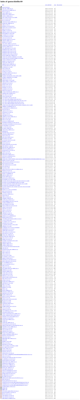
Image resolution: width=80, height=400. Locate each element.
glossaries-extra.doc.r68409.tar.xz (10, 249)
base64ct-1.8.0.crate (6, 341)
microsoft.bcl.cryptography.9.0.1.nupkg (11, 185)
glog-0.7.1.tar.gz (6, 250)
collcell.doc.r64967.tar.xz (8, 319)
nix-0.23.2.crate (6, 167)
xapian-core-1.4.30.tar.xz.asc (9, 27)
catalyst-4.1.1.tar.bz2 (7, 328)
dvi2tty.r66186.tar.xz (7, 290)
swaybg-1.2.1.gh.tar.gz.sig (8, 61)
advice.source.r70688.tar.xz (8, 364)
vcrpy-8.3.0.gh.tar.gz (7, 37)
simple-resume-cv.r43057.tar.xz (9, 81)
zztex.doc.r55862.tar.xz (7, 8)
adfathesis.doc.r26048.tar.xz (8, 366)
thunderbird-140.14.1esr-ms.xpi (9, 52)
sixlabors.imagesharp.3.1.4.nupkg (9, 77)
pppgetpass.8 (5, 131)
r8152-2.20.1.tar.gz (6, 118)
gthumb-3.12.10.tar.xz (7, 239)
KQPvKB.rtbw (4, 388)
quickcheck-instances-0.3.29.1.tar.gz (10, 122)
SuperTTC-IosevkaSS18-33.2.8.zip (9, 370)
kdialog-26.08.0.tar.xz (7, 217)
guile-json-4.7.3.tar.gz (7, 237)
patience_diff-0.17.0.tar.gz (8, 150)
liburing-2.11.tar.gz (6, 208)
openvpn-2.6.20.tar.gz (7, 157)
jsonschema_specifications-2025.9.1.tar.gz (11, 218)
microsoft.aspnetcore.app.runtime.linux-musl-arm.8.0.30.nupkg (16, 186)
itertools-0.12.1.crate (7, 223)
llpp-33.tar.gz (5, 195)
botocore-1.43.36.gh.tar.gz (8, 335)
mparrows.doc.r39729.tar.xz (8, 177)
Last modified (48, 4)
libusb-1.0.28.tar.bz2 (7, 207)
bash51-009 (4, 339)
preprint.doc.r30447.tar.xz (8, 129)
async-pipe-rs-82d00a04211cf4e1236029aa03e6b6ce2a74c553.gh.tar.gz (17, 354)
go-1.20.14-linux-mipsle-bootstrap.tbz (10, 246)
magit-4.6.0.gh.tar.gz (7, 191)
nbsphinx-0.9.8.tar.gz (7, 170)
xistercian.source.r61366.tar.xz (9, 21)
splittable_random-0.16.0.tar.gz (9, 72)
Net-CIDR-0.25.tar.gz (6, 376)
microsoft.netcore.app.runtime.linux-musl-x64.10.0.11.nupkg (15, 180)
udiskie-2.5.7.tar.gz (6, 42)
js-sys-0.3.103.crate (6, 220)
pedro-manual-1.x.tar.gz (7, 145)
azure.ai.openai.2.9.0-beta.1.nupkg (10, 345)
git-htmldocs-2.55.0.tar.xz (8, 256)
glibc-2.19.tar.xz (6, 253)
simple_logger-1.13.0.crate (8, 80)
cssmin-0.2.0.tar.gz (6, 309)
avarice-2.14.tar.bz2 (6, 350)
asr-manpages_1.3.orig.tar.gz (8, 358)
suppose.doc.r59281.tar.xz (8, 62)
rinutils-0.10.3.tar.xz (7, 110)
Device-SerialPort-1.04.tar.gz (9, 392)
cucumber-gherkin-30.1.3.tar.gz (9, 306)
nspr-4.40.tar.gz (6, 166)
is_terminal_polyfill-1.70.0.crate (10, 224)
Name (3, 4)
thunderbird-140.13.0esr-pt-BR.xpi (10, 53)
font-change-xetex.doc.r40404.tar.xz (10, 268)
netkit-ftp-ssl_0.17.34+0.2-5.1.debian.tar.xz (12, 169)
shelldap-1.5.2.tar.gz (7, 87)
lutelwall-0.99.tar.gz (7, 192)
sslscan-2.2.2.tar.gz (6, 71)
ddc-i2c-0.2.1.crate (6, 300)
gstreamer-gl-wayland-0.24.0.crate (10, 240)
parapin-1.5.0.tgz (6, 151)
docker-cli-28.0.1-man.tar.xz (8, 296)
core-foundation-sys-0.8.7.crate (9, 310)
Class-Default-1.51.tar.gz (8, 395)
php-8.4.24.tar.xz (6, 142)
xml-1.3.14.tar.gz (6, 20)
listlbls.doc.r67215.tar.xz (8, 199)
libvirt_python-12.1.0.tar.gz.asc (9, 205)
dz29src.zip (4, 288)
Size (55, 4)
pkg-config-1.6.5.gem (6, 138)
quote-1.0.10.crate (6, 119)
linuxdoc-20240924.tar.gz (7, 202)
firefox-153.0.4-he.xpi (7, 272)
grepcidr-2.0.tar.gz (6, 242)
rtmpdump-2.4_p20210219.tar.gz (9, 106)
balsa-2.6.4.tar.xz (6, 342)
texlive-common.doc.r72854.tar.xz (9, 55)
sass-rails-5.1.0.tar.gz (7, 94)
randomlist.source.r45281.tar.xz (9, 116)
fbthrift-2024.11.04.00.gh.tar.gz (9, 277)
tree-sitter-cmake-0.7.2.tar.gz (9, 43)
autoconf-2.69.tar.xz (6, 351)
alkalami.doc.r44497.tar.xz (8, 363)
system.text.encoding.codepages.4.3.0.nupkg (12, 56)
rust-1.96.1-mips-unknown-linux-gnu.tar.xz (11, 99)
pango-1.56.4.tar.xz (6, 153)
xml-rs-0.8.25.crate (6, 18)
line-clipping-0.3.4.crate (8, 204)
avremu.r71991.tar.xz (6, 348)
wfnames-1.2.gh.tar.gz (7, 30)
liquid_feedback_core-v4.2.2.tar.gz (10, 201)
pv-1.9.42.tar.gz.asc (6, 126)
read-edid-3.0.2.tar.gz (7, 115)
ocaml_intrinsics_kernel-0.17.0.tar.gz (10, 161)
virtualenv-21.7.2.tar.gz (7, 34)
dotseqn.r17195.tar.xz (7, 294)
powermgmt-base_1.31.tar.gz (8, 132)
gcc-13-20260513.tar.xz (7, 262)
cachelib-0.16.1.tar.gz (7, 331)
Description (59, 4)
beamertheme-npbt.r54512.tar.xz (9, 338)
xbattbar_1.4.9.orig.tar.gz (8, 26)
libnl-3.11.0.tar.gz (6, 211)
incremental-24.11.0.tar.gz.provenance (10, 227)
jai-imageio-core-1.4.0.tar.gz (9, 221)
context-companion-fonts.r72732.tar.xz (10, 315)
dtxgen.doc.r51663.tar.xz (7, 291)
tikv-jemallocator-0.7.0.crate (9, 48)
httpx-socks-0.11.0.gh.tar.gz (8, 231)
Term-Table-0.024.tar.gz (7, 369)
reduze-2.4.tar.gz (6, 113)
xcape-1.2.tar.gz (6, 24)
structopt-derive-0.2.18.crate (9, 65)
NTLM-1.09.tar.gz (6, 379)
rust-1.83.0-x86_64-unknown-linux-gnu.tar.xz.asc (13, 103)
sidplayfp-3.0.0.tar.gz (7, 83)
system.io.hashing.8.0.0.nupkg (9, 59)
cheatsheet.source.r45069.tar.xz (9, 326)
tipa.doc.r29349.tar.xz (7, 46)
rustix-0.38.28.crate (6, 96)
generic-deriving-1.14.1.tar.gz (9, 261)
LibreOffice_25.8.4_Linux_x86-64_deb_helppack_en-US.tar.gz (15, 382)
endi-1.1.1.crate (6, 284)
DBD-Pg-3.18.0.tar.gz (6, 393)
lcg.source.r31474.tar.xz (7, 214)
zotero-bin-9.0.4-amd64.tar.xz (9, 10)
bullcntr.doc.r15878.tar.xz (8, 332)
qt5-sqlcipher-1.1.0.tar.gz (8, 125)
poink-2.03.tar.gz (6, 135)
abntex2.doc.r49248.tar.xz (8, 367)
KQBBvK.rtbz (4, 389)
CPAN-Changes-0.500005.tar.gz (8, 398)
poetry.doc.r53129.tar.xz (7, 137)
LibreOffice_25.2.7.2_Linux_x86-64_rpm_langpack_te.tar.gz (15, 383)
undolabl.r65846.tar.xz (7, 40)
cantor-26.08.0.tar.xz (7, 329)
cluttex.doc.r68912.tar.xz (8, 322)
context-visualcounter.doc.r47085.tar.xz (11, 313)
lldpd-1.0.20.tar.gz (6, 196)
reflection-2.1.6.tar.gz (7, 112)
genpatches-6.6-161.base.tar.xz (9, 259)
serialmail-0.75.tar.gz (7, 88)
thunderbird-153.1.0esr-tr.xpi (9, 49)
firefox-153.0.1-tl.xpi (7, 274)
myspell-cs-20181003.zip (7, 173)
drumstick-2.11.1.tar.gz (7, 293)
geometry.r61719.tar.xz (7, 258)
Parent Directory (6, 7)
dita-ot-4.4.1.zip (6, 297)
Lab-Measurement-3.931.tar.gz (8, 386)
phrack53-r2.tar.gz (6, 141)
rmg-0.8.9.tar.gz (6, 109)
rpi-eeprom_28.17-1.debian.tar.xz (9, 107)
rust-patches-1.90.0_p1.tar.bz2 (9, 97)
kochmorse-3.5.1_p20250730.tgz (9, 215)
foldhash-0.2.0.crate (6, 269)
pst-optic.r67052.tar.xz (7, 128)
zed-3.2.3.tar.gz (6, 11)
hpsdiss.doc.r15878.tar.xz (8, 234)
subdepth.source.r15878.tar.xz (9, 64)
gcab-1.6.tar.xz (5, 265)
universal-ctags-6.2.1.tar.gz (8, 39)
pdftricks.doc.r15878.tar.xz (8, 147)
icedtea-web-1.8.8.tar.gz (7, 230)
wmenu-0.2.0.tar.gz (6, 29)
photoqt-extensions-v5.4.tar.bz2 (9, 144)
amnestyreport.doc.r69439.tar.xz (9, 361)
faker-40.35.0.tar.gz (6, 278)
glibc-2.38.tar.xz (6, 252)
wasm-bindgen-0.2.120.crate (8, 33)
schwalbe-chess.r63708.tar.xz (8, 93)
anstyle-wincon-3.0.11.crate (8, 360)
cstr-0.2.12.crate (6, 307)
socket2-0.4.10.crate (6, 74)
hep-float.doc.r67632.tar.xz (8, 236)
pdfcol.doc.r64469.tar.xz (7, 148)
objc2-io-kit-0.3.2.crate (7, 163)
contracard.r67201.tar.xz (7, 312)
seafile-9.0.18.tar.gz (7, 90)
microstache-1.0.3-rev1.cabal (8, 179)
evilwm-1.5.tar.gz (6, 280)
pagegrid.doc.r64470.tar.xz (8, 154)
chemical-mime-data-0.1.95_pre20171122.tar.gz (12, 325)
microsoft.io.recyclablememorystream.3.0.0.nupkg (13, 182)
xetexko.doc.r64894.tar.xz (8, 23)
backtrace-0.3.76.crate (7, 344)
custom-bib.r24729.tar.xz (7, 303)
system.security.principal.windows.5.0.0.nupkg (12, 58)
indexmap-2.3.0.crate (6, 226)
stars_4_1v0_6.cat (6, 68)
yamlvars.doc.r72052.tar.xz (8, 14)
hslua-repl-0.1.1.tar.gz (7, 233)
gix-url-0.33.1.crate (6, 255)
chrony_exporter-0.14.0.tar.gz (9, 323)
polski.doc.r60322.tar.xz (7, 134)
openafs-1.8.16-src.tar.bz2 (8, 160)
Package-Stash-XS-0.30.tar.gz (8, 373)
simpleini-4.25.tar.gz (7, 78)
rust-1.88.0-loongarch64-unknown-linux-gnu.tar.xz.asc (14, 100)
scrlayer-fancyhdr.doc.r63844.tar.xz (10, 91)
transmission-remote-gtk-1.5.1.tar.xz (10, 45)
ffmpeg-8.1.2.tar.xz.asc (7, 275)
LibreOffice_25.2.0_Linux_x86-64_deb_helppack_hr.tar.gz (14, 385)
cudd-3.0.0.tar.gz (6, 304)
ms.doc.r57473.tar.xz (6, 176)
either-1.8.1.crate (6, 285)
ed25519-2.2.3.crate (6, 287)
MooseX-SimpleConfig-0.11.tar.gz (9, 380)
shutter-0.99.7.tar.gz (7, 84)
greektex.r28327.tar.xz (7, 243)
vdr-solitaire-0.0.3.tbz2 (7, 36)
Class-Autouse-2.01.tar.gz (8, 396)
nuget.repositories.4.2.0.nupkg (9, 164)
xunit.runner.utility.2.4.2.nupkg (9, 17)
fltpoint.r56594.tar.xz (7, 271)
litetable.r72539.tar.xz (7, 198)
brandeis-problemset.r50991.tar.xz (10, 334)
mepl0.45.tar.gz (5, 188)
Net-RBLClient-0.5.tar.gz (7, 374)
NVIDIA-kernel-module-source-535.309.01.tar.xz (12, 377)
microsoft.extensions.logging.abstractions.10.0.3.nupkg (14, 183)
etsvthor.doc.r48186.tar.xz (8, 281)
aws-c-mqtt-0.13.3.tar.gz (7, 347)
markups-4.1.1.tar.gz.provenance (9, 189)
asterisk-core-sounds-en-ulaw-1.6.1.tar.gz (11, 357)
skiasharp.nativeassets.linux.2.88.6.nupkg (11, 75)
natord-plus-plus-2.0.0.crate (8, 172)
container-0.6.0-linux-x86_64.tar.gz (10, 316)
